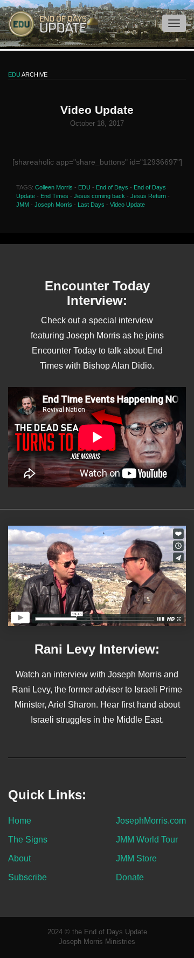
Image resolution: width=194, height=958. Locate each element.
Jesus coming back (99, 196)
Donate (130, 877)
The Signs (27, 839)
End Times (54, 196)
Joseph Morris (53, 204)
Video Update (127, 204)
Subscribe (27, 877)
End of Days (112, 187)
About (19, 858)
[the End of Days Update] (43, 23)
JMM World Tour (147, 839)
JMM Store (136, 858)
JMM (22, 204)
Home (19, 820)
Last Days (91, 204)
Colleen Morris (54, 187)
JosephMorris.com (151, 820)
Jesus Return (148, 196)
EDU (84, 187)
